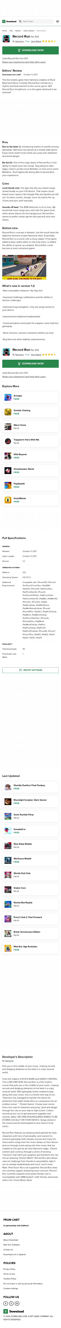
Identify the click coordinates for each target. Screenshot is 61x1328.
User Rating (36, 41)
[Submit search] (20, 21)
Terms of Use (9, 1274)
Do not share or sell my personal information (23, 1283)
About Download (10, 1240)
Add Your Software (11, 1245)
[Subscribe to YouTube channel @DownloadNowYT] (17, 1303)
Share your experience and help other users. (24, 62)
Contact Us (8, 1250)
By (18, 41)
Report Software (32, 670)
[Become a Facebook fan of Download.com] (5, 1303)
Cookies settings (10, 1288)
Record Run (25, 36)
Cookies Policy (9, 1279)
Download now (33, 50)
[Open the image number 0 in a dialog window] (24, 267)
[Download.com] (9, 21)
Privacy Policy (9, 1269)
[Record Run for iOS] (6, 39)
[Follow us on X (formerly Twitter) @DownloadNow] (11, 1303)
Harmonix (9, 1061)
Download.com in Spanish (14, 1254)
